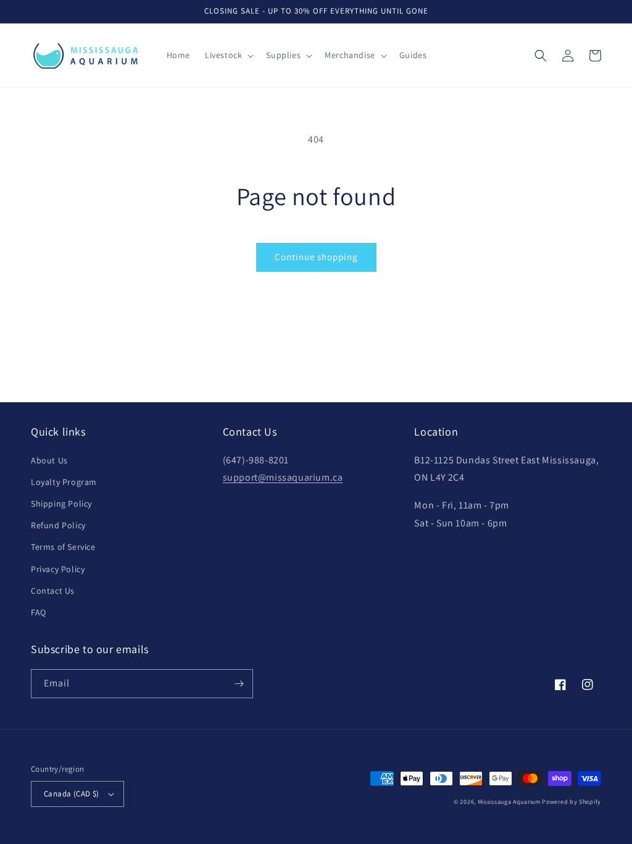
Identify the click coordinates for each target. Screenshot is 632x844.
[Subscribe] (238, 683)
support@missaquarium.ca (283, 477)
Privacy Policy (58, 569)
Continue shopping (316, 257)
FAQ (38, 612)
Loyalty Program (64, 481)
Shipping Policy (61, 503)
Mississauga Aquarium (509, 802)
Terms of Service (63, 546)
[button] (228, 55)
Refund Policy (58, 525)
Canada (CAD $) (71, 793)
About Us (49, 460)
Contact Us (53, 590)
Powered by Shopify (571, 802)
